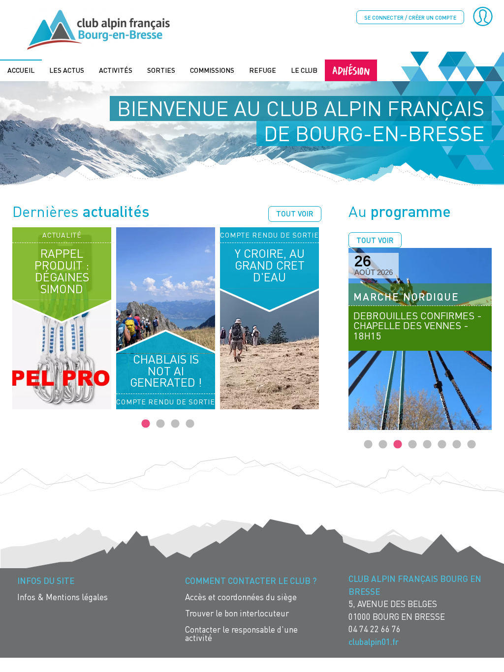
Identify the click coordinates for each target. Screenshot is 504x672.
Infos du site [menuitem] (45, 581)
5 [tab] (427, 445)
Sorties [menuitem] (161, 70)
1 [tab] (146, 424)
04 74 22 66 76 (374, 629)
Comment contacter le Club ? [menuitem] (250, 581)
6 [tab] (442, 445)
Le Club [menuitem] (304, 70)
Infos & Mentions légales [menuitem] (62, 597)
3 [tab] (175, 424)
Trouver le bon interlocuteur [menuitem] (237, 613)
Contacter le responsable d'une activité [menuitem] (241, 633)
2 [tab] (160, 424)
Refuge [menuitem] (262, 70)
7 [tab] (457, 445)
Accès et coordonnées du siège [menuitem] (241, 597)
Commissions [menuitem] (212, 70)
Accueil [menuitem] (20, 70)
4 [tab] (190, 424)
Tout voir (295, 213)
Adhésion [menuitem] (351, 70)
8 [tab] (471, 445)
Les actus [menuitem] (66, 70)
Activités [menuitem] (115, 70)
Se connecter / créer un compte (410, 17)
